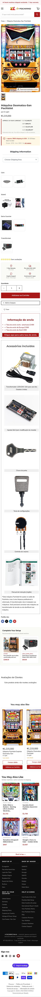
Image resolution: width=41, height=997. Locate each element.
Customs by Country (8, 913)
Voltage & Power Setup (9, 916)
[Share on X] (6, 621)
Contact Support (27, 926)
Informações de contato (27, 989)
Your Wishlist (26, 921)
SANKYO (24, 867)
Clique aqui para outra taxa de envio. (20, 335)
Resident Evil (6, 878)
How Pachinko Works (28, 909)
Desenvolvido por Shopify (20, 993)
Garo (3, 887)
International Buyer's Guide (30, 906)
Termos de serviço (12, 989)
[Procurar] (37, 14)
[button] (6, 259)
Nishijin (24, 881)
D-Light (6, 112)
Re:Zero (4, 884)
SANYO (24, 875)
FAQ (23, 915)
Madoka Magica (7, 875)
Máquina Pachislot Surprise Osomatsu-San (12, 752)
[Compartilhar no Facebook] (2, 621)
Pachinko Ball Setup (28, 900)
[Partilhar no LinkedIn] (10, 621)
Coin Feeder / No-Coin (9, 919)
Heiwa (24, 884)
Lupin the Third (6, 872)
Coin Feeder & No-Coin (29, 897)
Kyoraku (24, 878)
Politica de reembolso (13, 986)
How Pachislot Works (28, 912)
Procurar (11, 984)
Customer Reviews (27, 918)
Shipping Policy (7, 910)
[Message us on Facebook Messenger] (18, 956)
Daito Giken (25, 887)
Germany (5, 902)
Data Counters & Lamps (29, 903)
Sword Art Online (7, 881)
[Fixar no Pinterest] (14, 621)
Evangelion (5, 867)
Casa (3, 21)
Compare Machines (27, 924)
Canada (4, 905)
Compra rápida (12, 762)
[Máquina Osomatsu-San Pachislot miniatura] (3, 97)
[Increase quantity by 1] (19, 288)
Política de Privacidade (23, 984)
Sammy (24, 869)
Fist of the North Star (8, 869)
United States (6, 899)
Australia (5, 907)
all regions (28, 143)
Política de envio (27, 986)
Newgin (24, 872)
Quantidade (5, 283)
